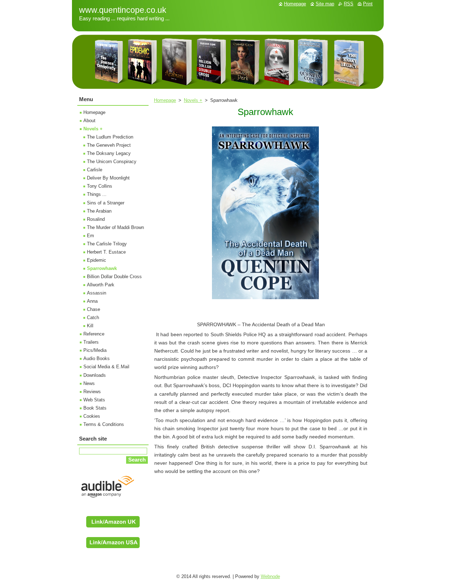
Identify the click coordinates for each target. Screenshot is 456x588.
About (89, 120)
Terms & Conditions (103, 424)
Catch (93, 317)
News (89, 383)
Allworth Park (100, 284)
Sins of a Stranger (105, 202)
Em (90, 235)
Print (368, 3)
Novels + (193, 100)
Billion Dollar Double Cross (114, 276)
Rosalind (96, 219)
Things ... (97, 194)
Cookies (91, 416)
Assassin (96, 293)
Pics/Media (95, 350)
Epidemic (96, 260)
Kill (90, 325)
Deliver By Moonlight (108, 178)
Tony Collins (99, 186)
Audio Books (96, 358)
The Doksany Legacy (109, 153)
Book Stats (95, 408)
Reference (93, 334)
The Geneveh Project (109, 145)
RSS (348, 3)
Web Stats (94, 399)
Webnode (270, 576)
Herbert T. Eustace (106, 252)
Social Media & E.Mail (106, 366)
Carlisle (94, 169)
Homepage (165, 100)
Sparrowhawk (102, 268)
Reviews (92, 391)
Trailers (91, 342)
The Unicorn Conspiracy (111, 161)
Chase (93, 309)
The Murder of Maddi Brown (115, 227)
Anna (92, 301)
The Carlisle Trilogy (107, 243)
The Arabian (99, 211)
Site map (325, 3)
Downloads (94, 375)
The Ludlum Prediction (110, 137)
